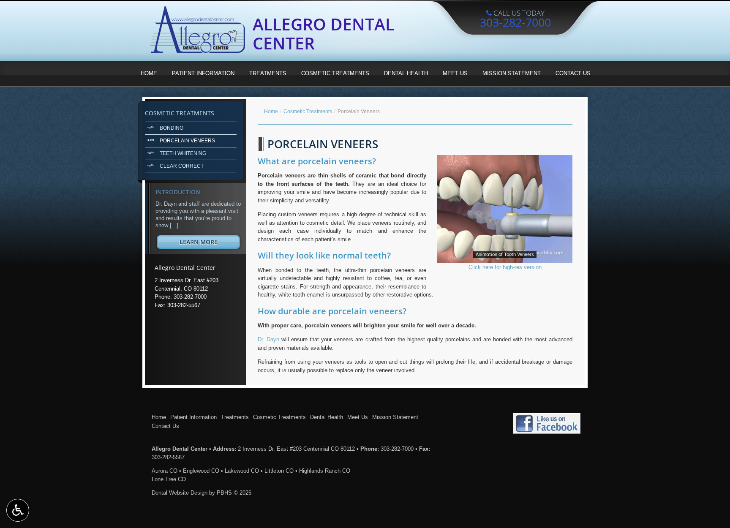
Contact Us (573, 73)
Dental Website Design (179, 493)
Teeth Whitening (183, 153)
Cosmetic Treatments (335, 73)
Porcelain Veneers (187, 140)
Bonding (171, 128)
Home (149, 73)
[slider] (504, 256)
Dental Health (406, 73)
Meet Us (455, 73)
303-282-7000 (397, 449)
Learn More (210, 243)
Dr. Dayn (268, 339)
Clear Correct (182, 166)
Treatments (267, 73)
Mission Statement (511, 73)
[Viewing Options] (17, 510)
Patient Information (203, 73)
